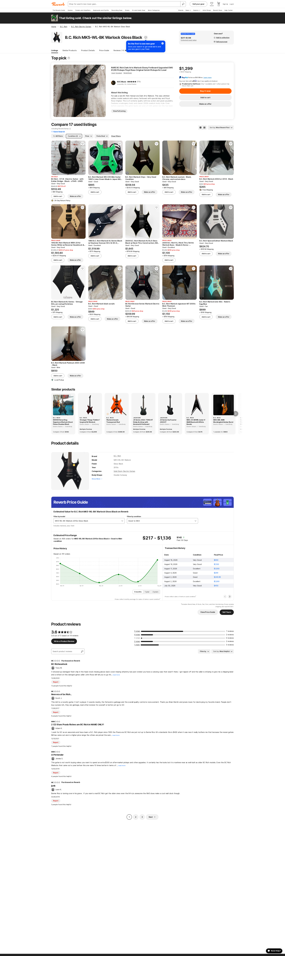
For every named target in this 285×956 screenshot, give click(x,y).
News (187, 10)
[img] (131, 82)
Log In (232, 4)
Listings (54, 50)
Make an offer (205, 104)
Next (151, 817)
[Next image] (102, 91)
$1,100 (216, 564)
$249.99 (217, 577)
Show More (96, 479)
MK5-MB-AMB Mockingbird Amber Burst (223, 421)
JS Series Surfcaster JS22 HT (168, 421)
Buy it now (205, 91)
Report (55, 682)
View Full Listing (119, 111)
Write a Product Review (64, 641)
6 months (138, 592)
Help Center (228, 10)
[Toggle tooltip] (68, 58)
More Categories (154, 10)
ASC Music (121, 82)
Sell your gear (198, 4)
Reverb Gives (217, 10)
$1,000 (216, 568)
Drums (127, 10)
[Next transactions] (229, 596)
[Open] (122, 521)
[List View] (204, 127)
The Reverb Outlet (59, 10)
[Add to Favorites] (146, 37)
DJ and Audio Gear (138, 10)
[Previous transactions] (225, 596)
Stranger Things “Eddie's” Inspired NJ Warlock (90, 421)
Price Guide (104, 50)
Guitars (70, 10)
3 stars (137, 638)
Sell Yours (226, 612)
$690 (216, 560)
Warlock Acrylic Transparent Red (113, 421)
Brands (180, 10)
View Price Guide (207, 612)
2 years (155, 592)
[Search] (183, 4)
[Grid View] (200, 127)
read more (116, 675)
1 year (147, 592)
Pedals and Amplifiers (83, 10)
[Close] (162, 43)
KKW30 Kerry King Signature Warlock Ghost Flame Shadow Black (63, 422)
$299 (216, 573)
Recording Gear (117, 10)
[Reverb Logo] (58, 4)
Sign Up (225, 4)
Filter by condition (134, 516)
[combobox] (87, 521)
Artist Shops (207, 10)
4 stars (137, 634)
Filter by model (59, 516)
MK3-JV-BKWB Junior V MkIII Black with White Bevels (196, 422)
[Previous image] (56, 91)
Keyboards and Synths (101, 10)
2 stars (137, 641)
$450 (216, 586)
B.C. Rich (117, 456)
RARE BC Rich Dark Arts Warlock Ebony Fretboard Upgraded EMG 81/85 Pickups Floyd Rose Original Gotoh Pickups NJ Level (142, 68)
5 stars (137, 631)
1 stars (137, 645)
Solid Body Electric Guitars (124, 471)
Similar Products (69, 50)
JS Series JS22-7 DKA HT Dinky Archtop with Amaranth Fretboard (143, 422)
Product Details (88, 50)
